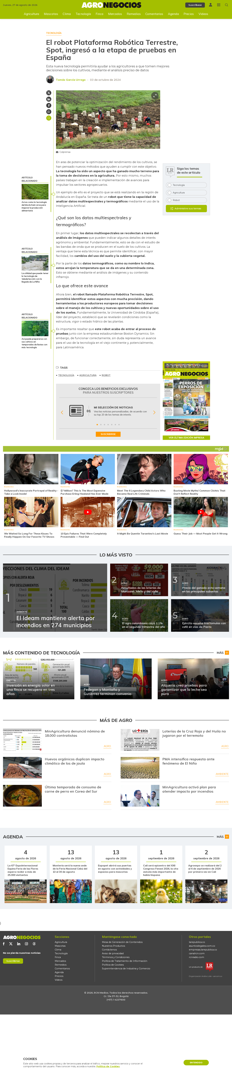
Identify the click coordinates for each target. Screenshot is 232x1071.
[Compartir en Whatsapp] (48, 111)
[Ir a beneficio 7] (119, 424)
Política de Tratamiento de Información (124, 961)
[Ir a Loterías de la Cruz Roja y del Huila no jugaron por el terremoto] (140, 740)
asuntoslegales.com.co (202, 945)
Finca (99, 14)
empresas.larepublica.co (203, 949)
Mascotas (51, 14)
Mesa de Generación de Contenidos (122, 942)
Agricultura (31, 14)
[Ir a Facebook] (3, 943)
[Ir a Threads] (34, 943)
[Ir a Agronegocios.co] (22, 937)
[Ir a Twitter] (10, 943)
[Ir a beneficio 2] (100, 424)
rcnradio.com (196, 957)
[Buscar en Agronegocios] (226, 5)
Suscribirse (13, 960)
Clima (67, 14)
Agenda (173, 14)
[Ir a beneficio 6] (115, 424)
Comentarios (154, 14)
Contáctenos (109, 949)
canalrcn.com (197, 953)
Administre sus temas (188, 208)
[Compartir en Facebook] (48, 105)
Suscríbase (195, 4)
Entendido (196, 1062)
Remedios (134, 14)
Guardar (48, 118)
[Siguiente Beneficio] (154, 412)
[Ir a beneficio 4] (108, 424)
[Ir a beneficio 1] (97, 424)
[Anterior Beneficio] (62, 412)
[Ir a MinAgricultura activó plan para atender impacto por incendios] (140, 796)
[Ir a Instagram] (26, 943)
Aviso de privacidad (113, 953)
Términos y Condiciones (115, 957)
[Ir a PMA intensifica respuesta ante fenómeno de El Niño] (140, 768)
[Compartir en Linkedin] (48, 99)
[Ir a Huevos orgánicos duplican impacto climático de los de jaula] (22, 768)
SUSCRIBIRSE (108, 434)
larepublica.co (197, 942)
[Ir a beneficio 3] (104, 424)
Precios (189, 14)
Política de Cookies (113, 964)
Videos (203, 14)
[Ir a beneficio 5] (111, 424)
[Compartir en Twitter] (48, 92)
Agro (107, 746)
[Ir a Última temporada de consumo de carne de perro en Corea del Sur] (22, 796)
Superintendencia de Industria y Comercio (126, 968)
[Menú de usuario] (210, 5)
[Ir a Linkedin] (18, 943)
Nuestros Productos (113, 945)
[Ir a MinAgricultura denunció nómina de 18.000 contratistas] (22, 740)
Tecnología (83, 14)
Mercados (115, 14)
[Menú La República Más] (218, 4)
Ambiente (222, 774)
